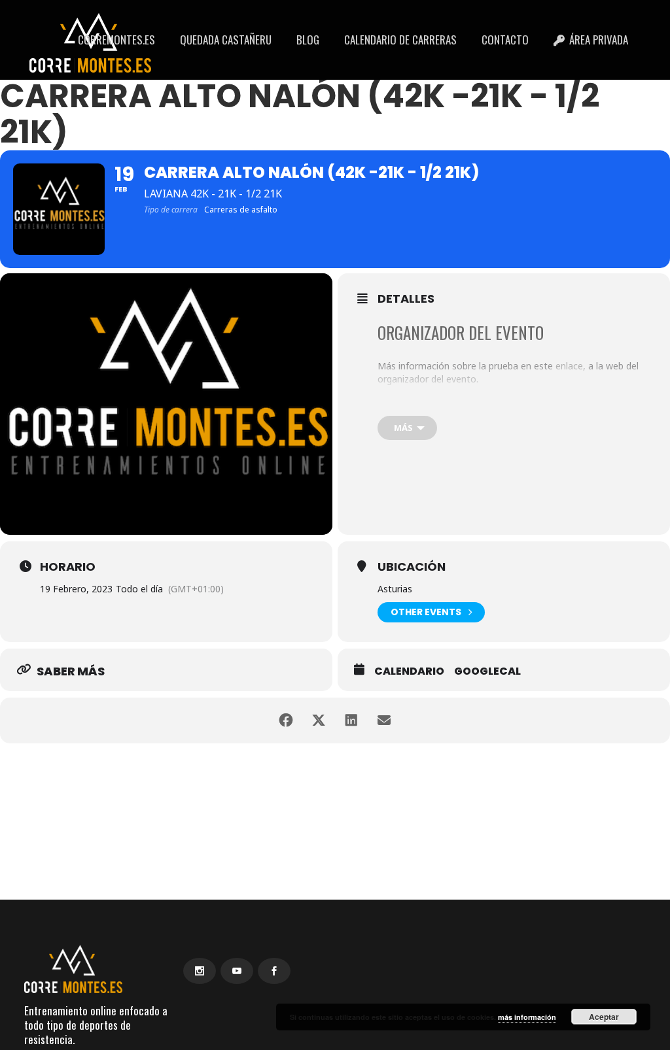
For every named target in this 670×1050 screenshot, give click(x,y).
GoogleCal (487, 671)
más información (527, 1017)
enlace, (570, 366)
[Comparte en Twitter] (318, 720)
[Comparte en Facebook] (286, 720)
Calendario (409, 671)
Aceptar (604, 1017)
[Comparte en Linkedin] (351, 720)
